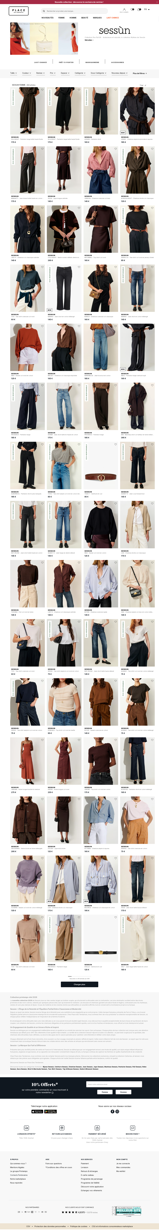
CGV (28, 1226)
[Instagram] (117, 1111)
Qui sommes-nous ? (18, 1163)
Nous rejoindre (16, 1183)
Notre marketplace (18, 1179)
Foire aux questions (54, 1163)
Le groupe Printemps (18, 1171)
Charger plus (79, 984)
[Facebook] (112, 1111)
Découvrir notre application (92, 1187)
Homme (73, 18)
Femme (61, 18)
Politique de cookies (78, 1226)
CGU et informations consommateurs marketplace (112, 1226)
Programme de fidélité (90, 1183)
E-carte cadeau (87, 1175)
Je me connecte (123, 1163)
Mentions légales (17, 1167)
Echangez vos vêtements (91, 1190)
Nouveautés (47, 18)
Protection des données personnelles (50, 1226)
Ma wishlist (120, 1171)
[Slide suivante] (43, 111)
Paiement (85, 1163)
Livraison (84, 1167)
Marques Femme (28, 24)
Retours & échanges (89, 1171)
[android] (50, 1111)
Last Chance (113, 18)
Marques (97, 18)
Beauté (84, 18)
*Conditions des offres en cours (59, 1167)
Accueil (14, 24)
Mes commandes (123, 1167)
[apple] (37, 1111)
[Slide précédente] (12, 111)
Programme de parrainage (92, 1179)
